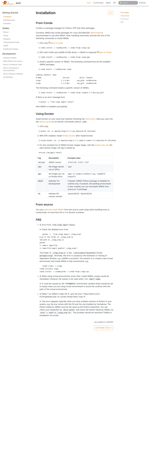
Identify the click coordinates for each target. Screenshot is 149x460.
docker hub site (101, 145)
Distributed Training (10, 49)
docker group (45, 121)
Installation (7, 17)
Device (5, 32)
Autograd (6, 39)
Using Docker (125, 16)
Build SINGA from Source (12, 61)
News (108, 3)
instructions (90, 119)
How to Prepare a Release (13, 74)
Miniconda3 (96, 33)
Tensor (5, 35)
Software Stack (9, 20)
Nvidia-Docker (68, 135)
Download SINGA (9, 58)
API (114, 3)
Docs (89, 3)
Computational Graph (11, 42)
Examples (7, 23)
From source (125, 19)
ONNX (5, 46)
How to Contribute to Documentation (11, 69)
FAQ (122, 22)
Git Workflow (8, 77)
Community (98, 3)
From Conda (125, 12)
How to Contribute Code (12, 64)
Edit (110, 13)
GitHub (142, 3)
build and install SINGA (54, 209)
